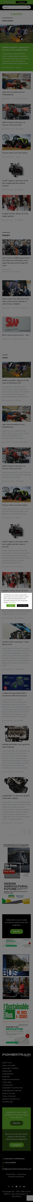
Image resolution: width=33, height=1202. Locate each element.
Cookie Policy (12, 602)
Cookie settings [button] (22, 605)
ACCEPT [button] (11, 605)
